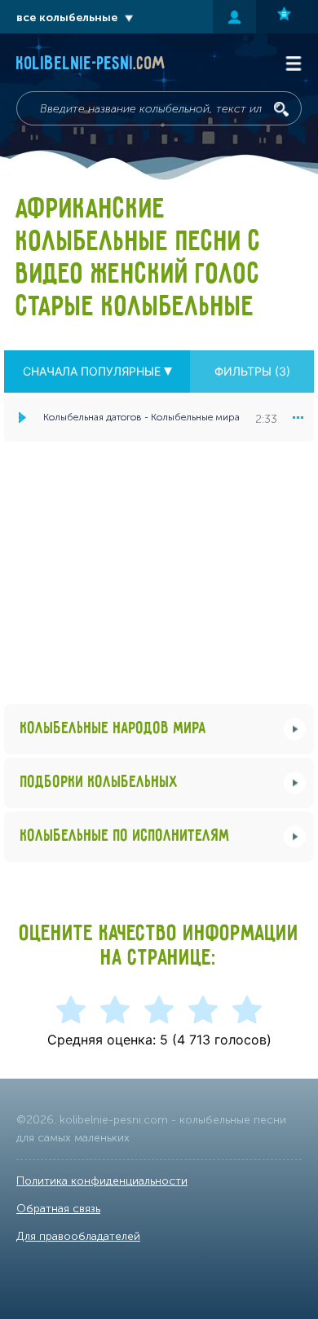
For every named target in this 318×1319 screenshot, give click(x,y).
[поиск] (281, 109)
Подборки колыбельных (99, 782)
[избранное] (287, 16)
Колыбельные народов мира (113, 728)
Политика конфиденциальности (102, 1181)
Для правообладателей (78, 1236)
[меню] (297, 417)
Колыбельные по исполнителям (125, 836)
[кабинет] (234, 16)
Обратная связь (58, 1209)
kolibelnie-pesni (91, 64)
